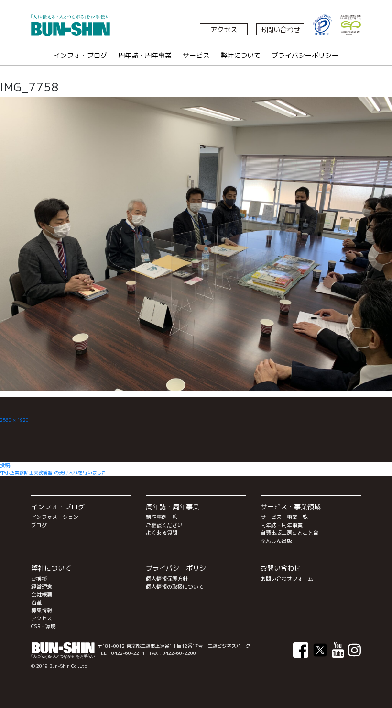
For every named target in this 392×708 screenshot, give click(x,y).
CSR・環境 (43, 626)
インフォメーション (54, 517)
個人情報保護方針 (167, 579)
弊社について (240, 55)
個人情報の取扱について (175, 587)
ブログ (39, 525)
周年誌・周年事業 (145, 55)
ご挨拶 (39, 579)
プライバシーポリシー (305, 55)
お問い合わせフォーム (287, 579)
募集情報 (41, 610)
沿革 (36, 603)
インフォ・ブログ (80, 55)
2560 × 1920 (14, 419)
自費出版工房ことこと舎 (289, 533)
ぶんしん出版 (276, 541)
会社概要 (41, 594)
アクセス (223, 29)
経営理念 (41, 587)
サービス (196, 55)
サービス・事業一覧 (284, 517)
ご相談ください (164, 525)
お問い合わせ (280, 29)
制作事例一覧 (161, 517)
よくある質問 (161, 533)
